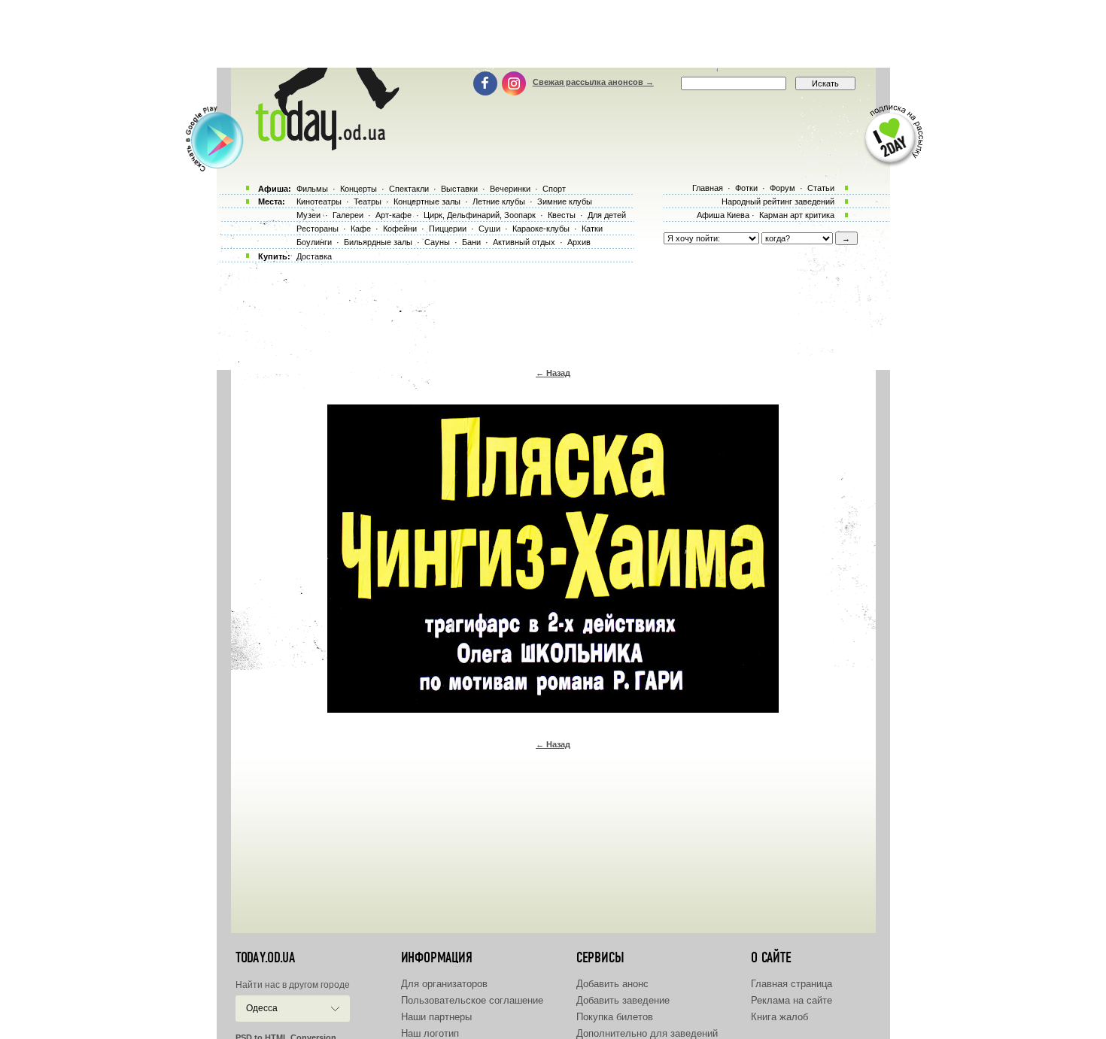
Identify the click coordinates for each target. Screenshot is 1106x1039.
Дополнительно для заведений (647, 1033)
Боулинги (314, 242)
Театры (367, 201)
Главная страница (791, 983)
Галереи (348, 215)
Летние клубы (498, 201)
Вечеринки (510, 188)
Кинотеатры (319, 201)
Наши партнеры (436, 1016)
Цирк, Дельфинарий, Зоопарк (480, 215)
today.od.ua (265, 958)
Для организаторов (444, 983)
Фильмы (312, 188)
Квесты (562, 215)
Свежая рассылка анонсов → (593, 81)
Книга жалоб (779, 1016)
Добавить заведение (623, 1000)
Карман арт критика (796, 215)
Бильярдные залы (378, 242)
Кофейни (400, 228)
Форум (782, 187)
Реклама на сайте (791, 1000)
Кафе (361, 228)
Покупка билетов (614, 1016)
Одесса (262, 1008)
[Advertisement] (553, 34)
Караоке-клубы (541, 228)
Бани (471, 242)
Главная (707, 187)
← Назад (553, 372)
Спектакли (409, 188)
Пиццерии (447, 228)
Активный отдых (524, 242)
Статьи (820, 187)
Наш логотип (430, 1033)
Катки (592, 228)
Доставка (314, 256)
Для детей (607, 215)
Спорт (554, 188)
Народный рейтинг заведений (778, 201)
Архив (579, 242)
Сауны (437, 242)
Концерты (358, 188)
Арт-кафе (393, 215)
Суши (489, 228)
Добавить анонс (612, 983)
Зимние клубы (564, 201)
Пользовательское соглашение (472, 1000)
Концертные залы (426, 201)
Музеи (308, 215)
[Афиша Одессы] (324, 146)
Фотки (746, 187)
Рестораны (317, 228)
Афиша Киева (723, 215)
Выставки (459, 188)
